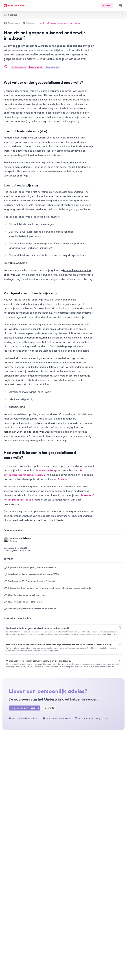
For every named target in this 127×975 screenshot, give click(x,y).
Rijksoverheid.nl (19, 262)
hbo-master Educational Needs (45, 520)
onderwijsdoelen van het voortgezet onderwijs (30, 423)
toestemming (43, 337)
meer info (49, 708)
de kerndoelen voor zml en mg (75, 279)
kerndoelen (71, 162)
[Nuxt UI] (15, 5)
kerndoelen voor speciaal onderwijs (24, 431)
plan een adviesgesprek (26, 708)
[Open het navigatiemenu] (121, 5)
